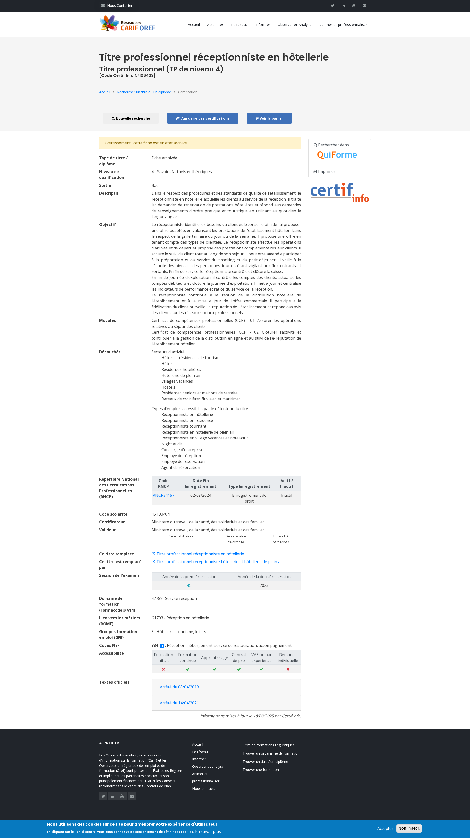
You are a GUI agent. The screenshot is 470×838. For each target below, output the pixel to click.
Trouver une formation (261, 769)
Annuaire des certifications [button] (205, 118)
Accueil (194, 24)
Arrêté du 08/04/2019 (179, 687)
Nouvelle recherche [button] (132, 118)
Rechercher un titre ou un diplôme (144, 92)
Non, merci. (409, 828)
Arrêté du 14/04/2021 (179, 703)
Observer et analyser (208, 766)
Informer (262, 24)
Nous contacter (204, 788)
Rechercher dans (333, 145)
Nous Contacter (116, 5)
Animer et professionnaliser (343, 24)
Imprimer (326, 171)
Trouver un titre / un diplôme (265, 761)
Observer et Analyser (295, 24)
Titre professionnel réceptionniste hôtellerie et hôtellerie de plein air (219, 561)
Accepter (385, 828)
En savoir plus (208, 831)
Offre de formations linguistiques (268, 745)
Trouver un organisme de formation (271, 753)
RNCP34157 (163, 495)
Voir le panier (271, 118)
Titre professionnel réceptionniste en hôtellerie (199, 553)
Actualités (215, 24)
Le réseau (239, 24)
